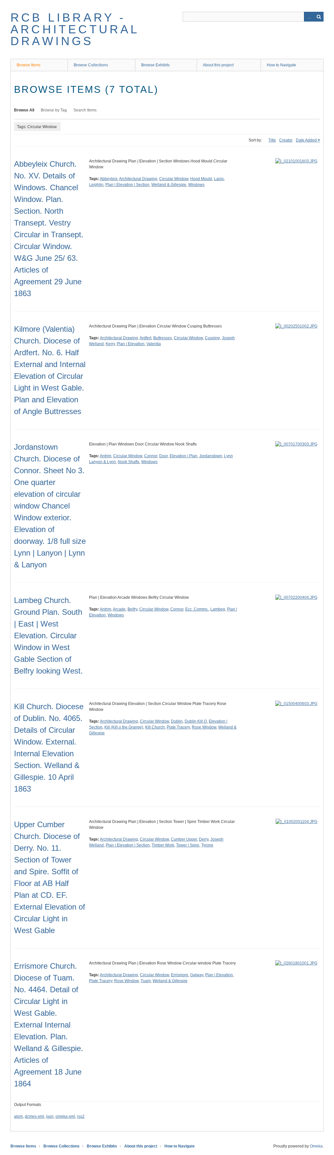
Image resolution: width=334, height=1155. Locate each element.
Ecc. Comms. (196, 609)
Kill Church (155, 727)
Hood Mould (201, 178)
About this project (218, 65)
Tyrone (207, 845)
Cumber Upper (184, 839)
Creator (286, 140)
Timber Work (163, 845)
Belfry (132, 609)
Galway (196, 975)
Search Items (85, 110)
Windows (196, 184)
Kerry (110, 344)
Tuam (146, 981)
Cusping (212, 338)
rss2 (80, 1116)
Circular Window (173, 178)
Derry (203, 839)
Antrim (105, 456)
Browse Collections (91, 65)
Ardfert (145, 338)
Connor (150, 456)
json (49, 1116)
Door (163, 456)
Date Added (306, 140)
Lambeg (217, 609)
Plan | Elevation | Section (127, 184)
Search (319, 17)
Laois (219, 178)
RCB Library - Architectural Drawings (74, 29)
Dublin (177, 721)
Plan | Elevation (130, 344)
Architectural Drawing (138, 178)
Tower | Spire (187, 845)
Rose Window (204, 727)
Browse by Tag (54, 110)
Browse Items (28, 65)
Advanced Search (309, 17)
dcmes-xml (34, 1116)
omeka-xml (65, 1116)
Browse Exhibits (155, 65)
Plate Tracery (178, 727)
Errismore (179, 975)
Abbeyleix (108, 178)
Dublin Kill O (196, 721)
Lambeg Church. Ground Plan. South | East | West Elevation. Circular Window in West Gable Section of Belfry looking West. (48, 635)
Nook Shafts (128, 462)
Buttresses (162, 338)
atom (18, 1116)
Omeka (316, 1146)
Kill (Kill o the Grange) (123, 727)
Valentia (153, 344)
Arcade (119, 609)
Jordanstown (210, 456)
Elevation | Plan (183, 456)
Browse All (24, 110)
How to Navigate (281, 65)
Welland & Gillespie (168, 184)
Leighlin (96, 184)
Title (272, 140)
